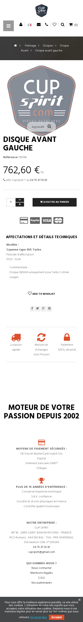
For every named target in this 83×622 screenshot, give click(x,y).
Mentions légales (41, 573)
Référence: (10, 157)
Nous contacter (41, 568)
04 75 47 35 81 (38, 180)
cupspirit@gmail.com (41, 552)
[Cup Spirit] (41, 11)
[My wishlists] (54, 25)
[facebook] (32, 309)
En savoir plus (38, 617)
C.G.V (41, 577)
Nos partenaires (41, 582)
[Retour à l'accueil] (15, 45)
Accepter (56, 617)
